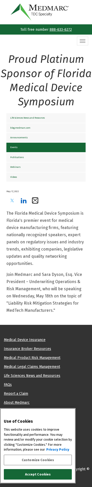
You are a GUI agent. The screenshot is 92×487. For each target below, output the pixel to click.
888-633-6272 (61, 29)
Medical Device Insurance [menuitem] (24, 339)
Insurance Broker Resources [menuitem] (27, 348)
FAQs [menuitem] (8, 384)
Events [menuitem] (13, 147)
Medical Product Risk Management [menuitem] (32, 357)
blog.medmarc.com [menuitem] (20, 127)
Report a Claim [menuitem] (16, 393)
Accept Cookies (38, 474)
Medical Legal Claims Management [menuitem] (32, 366)
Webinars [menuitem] (15, 167)
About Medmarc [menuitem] (17, 402)
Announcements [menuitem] (19, 137)
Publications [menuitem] (17, 157)
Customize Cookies (38, 460)
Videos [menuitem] (13, 177)
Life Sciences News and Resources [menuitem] (27, 117)
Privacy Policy (57, 449)
